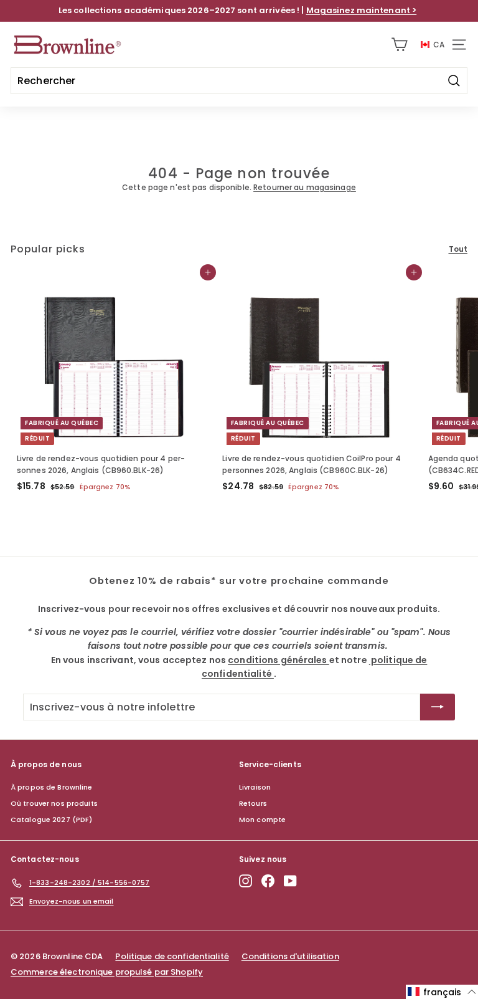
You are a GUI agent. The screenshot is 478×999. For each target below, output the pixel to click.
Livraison (255, 787)
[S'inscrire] (346, 948)
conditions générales (242, 903)
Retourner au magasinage (304, 187)
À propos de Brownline (52, 787)
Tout (458, 249)
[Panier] (399, 44)
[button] (442, 992)
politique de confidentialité (356, 903)
